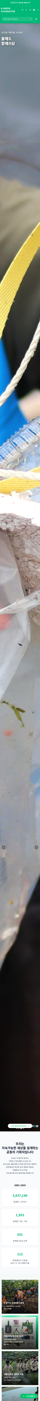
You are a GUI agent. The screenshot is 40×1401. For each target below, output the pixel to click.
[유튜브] (30, 10)
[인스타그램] (22, 10)
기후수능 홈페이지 (19, 1126)
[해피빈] (38, 10)
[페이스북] (26, 10)
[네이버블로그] (34, 10)
